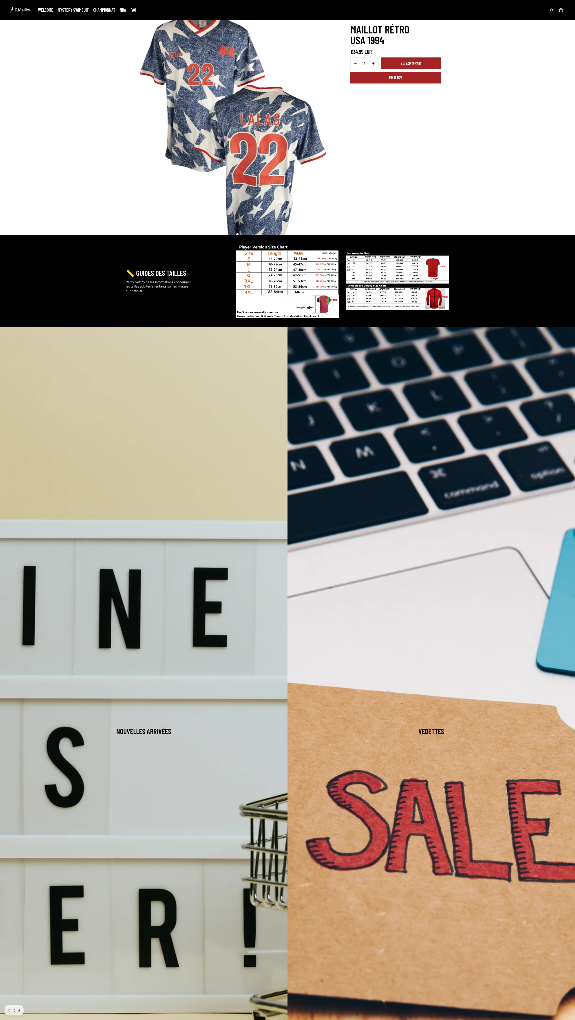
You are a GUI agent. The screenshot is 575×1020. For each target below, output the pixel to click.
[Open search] (552, 10)
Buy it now (395, 77)
